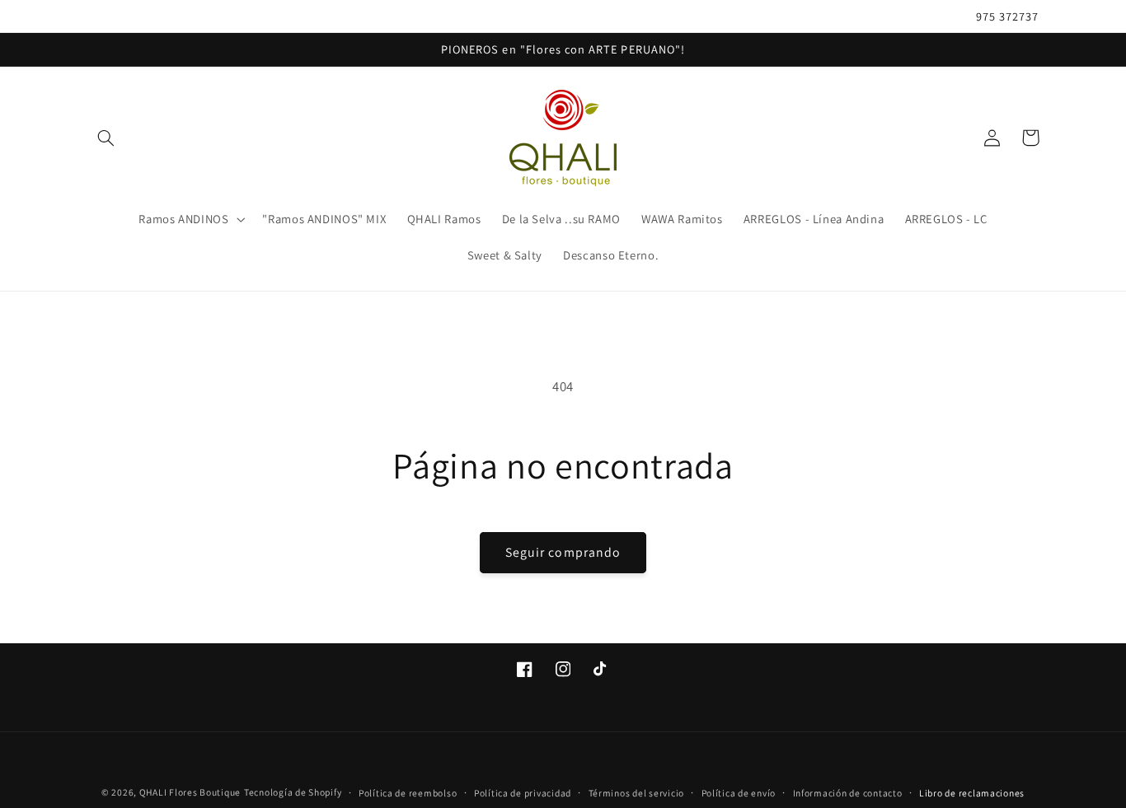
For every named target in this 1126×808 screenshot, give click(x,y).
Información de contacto (848, 793)
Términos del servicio (636, 793)
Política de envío (738, 793)
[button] (106, 137)
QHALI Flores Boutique (190, 792)
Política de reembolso (408, 793)
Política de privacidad (522, 793)
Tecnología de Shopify (292, 792)
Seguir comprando (563, 552)
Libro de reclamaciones (972, 793)
